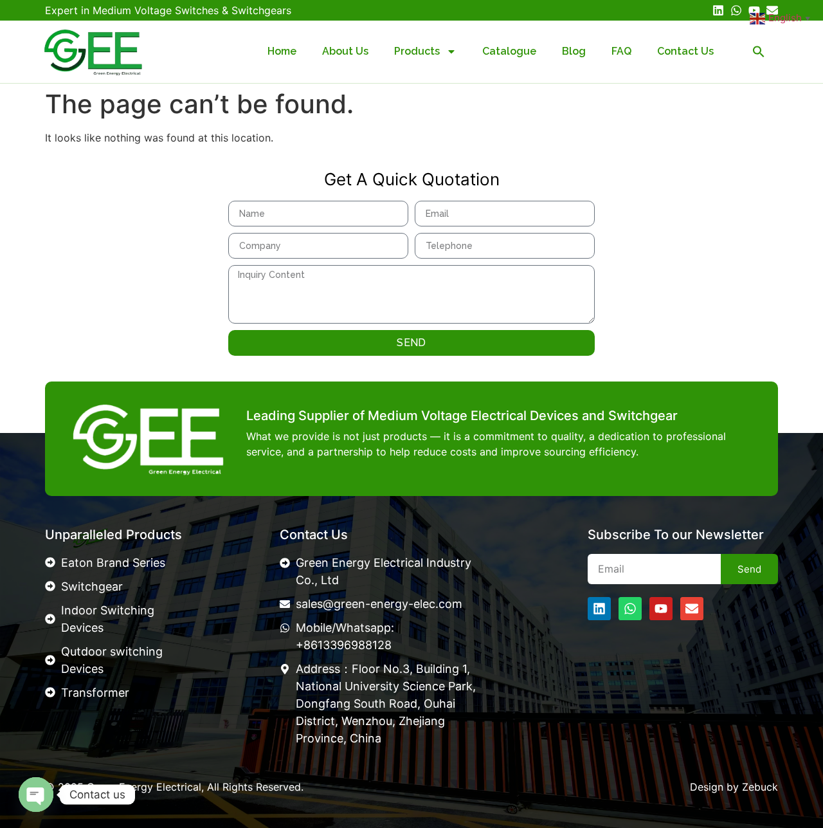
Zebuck (760, 786)
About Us (345, 51)
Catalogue (509, 51)
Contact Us (685, 51)
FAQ (621, 51)
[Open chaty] (36, 794)
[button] (758, 51)
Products (417, 51)
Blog (574, 51)
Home (281, 51)
